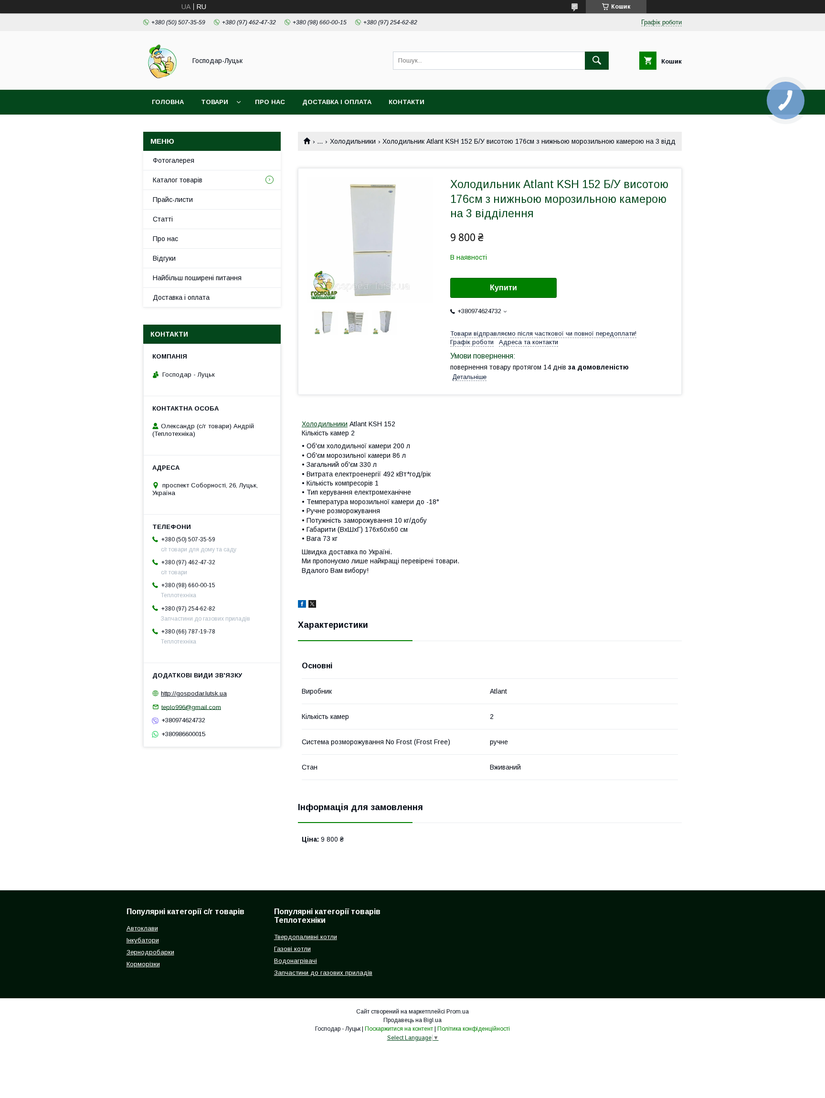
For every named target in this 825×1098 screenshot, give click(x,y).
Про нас (270, 102)
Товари (214, 102)
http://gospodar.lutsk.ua (194, 693)
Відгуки (164, 258)
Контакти (406, 102)
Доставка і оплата (336, 102)
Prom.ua (457, 1011)
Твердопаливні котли (305, 936)
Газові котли (292, 948)
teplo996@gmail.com (191, 706)
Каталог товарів (177, 180)
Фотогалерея (173, 160)
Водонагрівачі (295, 960)
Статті (163, 219)
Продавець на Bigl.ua (412, 1020)
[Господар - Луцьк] (162, 77)
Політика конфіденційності (473, 1028)
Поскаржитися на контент (399, 1028)
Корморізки (143, 964)
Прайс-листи (173, 199)
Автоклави (142, 928)
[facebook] (302, 605)
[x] (312, 605)
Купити (503, 288)
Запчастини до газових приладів (323, 972)
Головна (168, 102)
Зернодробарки (150, 952)
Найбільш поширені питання (197, 278)
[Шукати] (597, 61)
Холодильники (353, 141)
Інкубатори (143, 940)
